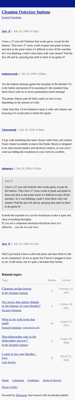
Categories (18, 380)
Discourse (21, 395)
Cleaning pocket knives (16, 288)
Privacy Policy (10, 387)
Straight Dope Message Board (18, 3)
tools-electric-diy (31, 327)
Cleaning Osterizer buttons (26, 11)
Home (5, 380)
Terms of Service (52, 380)
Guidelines (33, 380)
